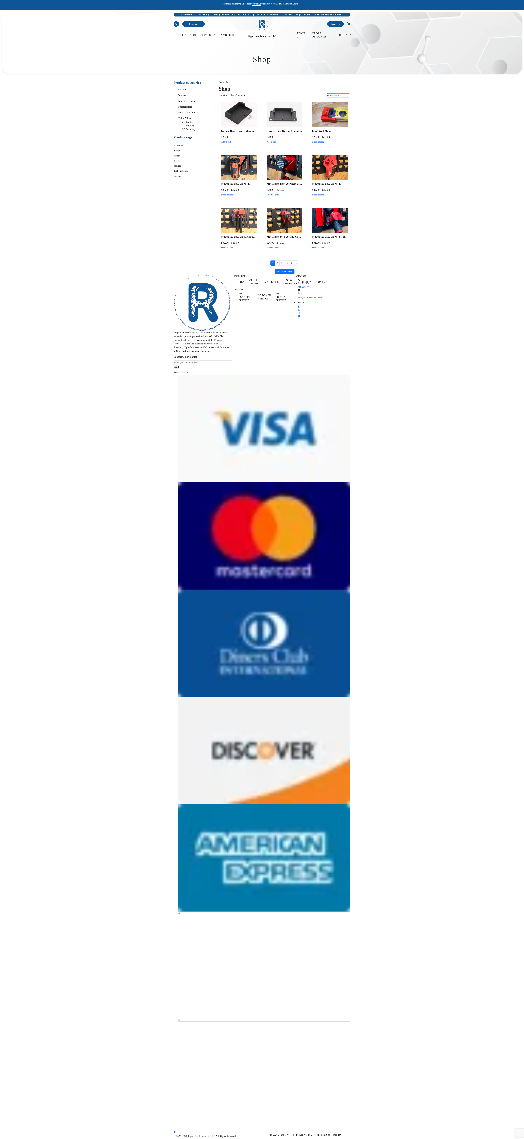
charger (177, 165)
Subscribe (193, 24)
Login (334, 24)
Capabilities (227, 35)
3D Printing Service (281, 297)
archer (177, 155)
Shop (193, 35)
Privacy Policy (279, 1135)
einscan (177, 175)
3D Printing (188, 125)
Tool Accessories (186, 101)
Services (206, 35)
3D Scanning (188, 129)
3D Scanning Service (245, 297)
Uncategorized (185, 106)
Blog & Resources (319, 35)
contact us (256, 4)
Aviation (182, 89)
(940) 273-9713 (305, 287)
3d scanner (179, 145)
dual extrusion (181, 170)
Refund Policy (302, 1135)
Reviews (306, 282)
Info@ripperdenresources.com (311, 297)
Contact (345, 35)
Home (182, 35)
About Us (301, 35)
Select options (318, 142)
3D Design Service (264, 297)
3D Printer (187, 121)
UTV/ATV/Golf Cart (188, 112)
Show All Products (284, 271)
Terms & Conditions (330, 1135)
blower (177, 160)
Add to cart (226, 142)
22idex (177, 150)
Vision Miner (184, 118)
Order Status (253, 282)
